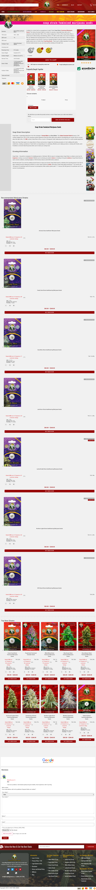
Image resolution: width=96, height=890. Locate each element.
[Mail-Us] (8, 873)
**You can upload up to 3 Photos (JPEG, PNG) (13, 827)
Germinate (65, 5)
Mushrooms (81, 12)
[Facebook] (8, 869)
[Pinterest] (20, 869)
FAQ (58, 5)
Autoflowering (27, 12)
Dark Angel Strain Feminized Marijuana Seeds (41, 87)
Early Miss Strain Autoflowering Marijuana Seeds (50, 349)
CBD (36, 12)
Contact (79, 5)
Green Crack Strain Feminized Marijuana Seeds (12, 655)
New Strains (71, 12)
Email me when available (63, 120)
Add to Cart (51, 60)
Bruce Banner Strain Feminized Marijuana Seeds (87, 655)
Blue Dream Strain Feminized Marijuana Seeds (68, 655)
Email (3, 822)
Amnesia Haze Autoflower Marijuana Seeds (49, 230)
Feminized (43, 12)
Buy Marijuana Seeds (14, 12)
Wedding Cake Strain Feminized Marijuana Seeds (68, 717)
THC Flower (91, 12)
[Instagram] (16, 869)
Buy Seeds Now (49, 252)
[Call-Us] (16, 873)
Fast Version (60, 12)
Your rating (5, 792)
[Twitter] (12, 869)
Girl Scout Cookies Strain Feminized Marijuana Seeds (12, 717)
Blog (72, 5)
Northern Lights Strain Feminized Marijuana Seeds (49, 717)
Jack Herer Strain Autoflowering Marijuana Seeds (49, 409)
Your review (5, 797)
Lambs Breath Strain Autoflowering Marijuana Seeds (49, 469)
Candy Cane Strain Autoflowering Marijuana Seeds (49, 290)
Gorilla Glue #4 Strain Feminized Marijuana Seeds (31, 717)
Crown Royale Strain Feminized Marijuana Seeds (53, 87)
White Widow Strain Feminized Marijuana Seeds (49, 655)
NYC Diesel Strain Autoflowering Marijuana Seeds (49, 588)
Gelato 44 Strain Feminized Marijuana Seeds (87, 717)
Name (4, 816)
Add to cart (33, 107)
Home (3, 12)
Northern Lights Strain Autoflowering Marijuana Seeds (49, 528)
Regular (51, 12)
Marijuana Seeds (7, 15)
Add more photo (7, 833)
